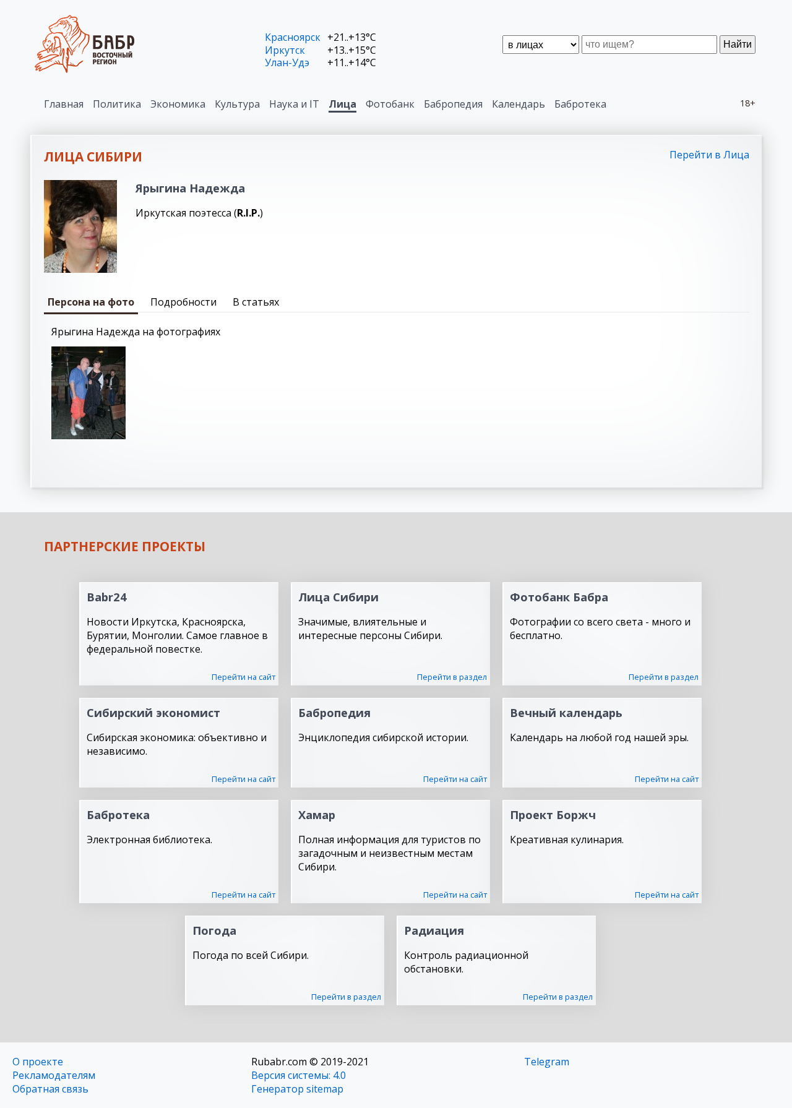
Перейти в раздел (452, 676)
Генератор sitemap (297, 1089)
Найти (737, 44)
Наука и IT (294, 104)
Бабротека (580, 104)
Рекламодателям (53, 1075)
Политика (117, 104)
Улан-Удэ (287, 62)
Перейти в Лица (709, 154)
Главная (64, 104)
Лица (342, 104)
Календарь (518, 104)
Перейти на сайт (243, 676)
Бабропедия (453, 104)
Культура (237, 104)
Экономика (177, 104)
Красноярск (293, 37)
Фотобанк (390, 104)
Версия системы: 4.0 (298, 1075)
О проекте (37, 1061)
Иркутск (285, 50)
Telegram (546, 1061)
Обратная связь (50, 1089)
